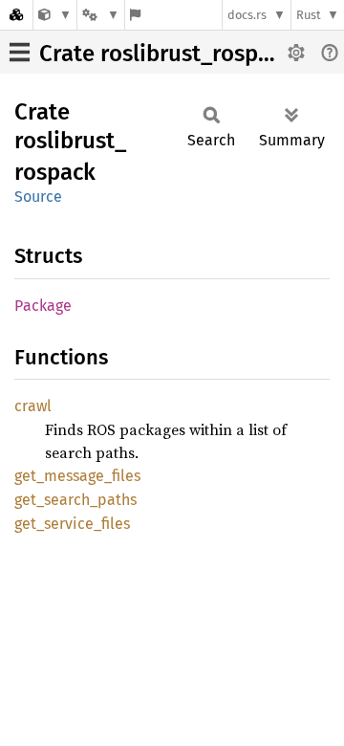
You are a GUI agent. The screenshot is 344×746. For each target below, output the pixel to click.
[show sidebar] (19, 52)
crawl (33, 406)
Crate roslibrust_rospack (166, 53)
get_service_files (72, 524)
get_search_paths (75, 500)
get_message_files (77, 476)
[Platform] (100, 15)
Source (38, 196)
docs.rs (247, 15)
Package (43, 305)
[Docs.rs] (16, 15)
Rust (308, 15)
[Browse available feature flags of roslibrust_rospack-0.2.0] (135, 15)
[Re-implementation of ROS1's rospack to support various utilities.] (54, 15)
